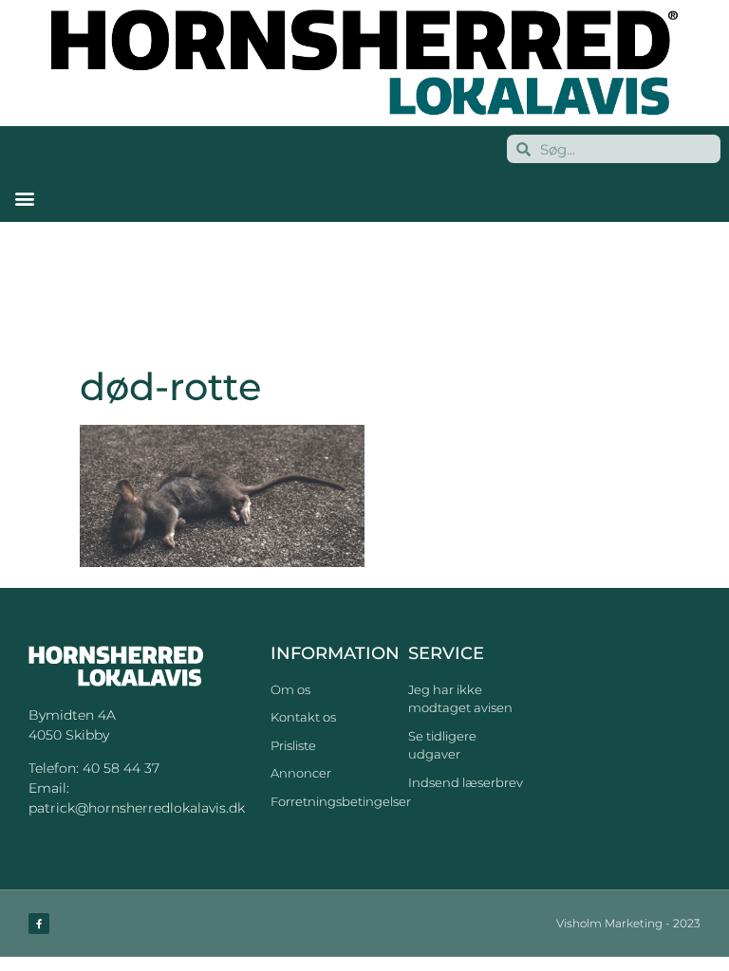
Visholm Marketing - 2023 (628, 923)
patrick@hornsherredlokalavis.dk (136, 807)
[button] (24, 197)
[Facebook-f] (38, 923)
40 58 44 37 (121, 768)
